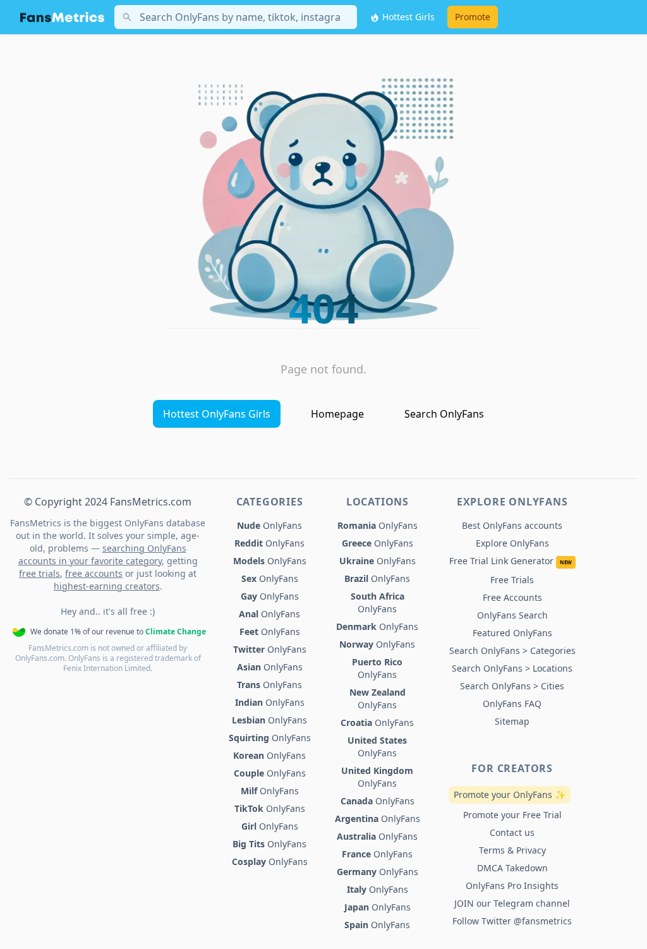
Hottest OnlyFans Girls (216, 414)
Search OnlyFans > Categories (512, 650)
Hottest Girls (407, 17)
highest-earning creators (107, 586)
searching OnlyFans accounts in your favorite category (102, 554)
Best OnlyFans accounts (512, 525)
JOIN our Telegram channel (512, 903)
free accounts (94, 573)
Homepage (337, 414)
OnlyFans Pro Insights (512, 885)
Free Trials (512, 580)
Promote (472, 17)
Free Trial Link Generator (510, 561)
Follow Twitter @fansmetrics (512, 921)
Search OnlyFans (444, 414)
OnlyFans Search (512, 615)
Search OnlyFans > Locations (512, 668)
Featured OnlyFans (512, 633)
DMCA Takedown (512, 868)
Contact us (512, 832)
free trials (39, 573)
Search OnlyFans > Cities (512, 686)
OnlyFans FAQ (512, 704)
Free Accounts (512, 597)
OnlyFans (269, 525)
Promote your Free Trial (512, 815)
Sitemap (512, 721)
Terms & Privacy (512, 850)
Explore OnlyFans (512, 543)
